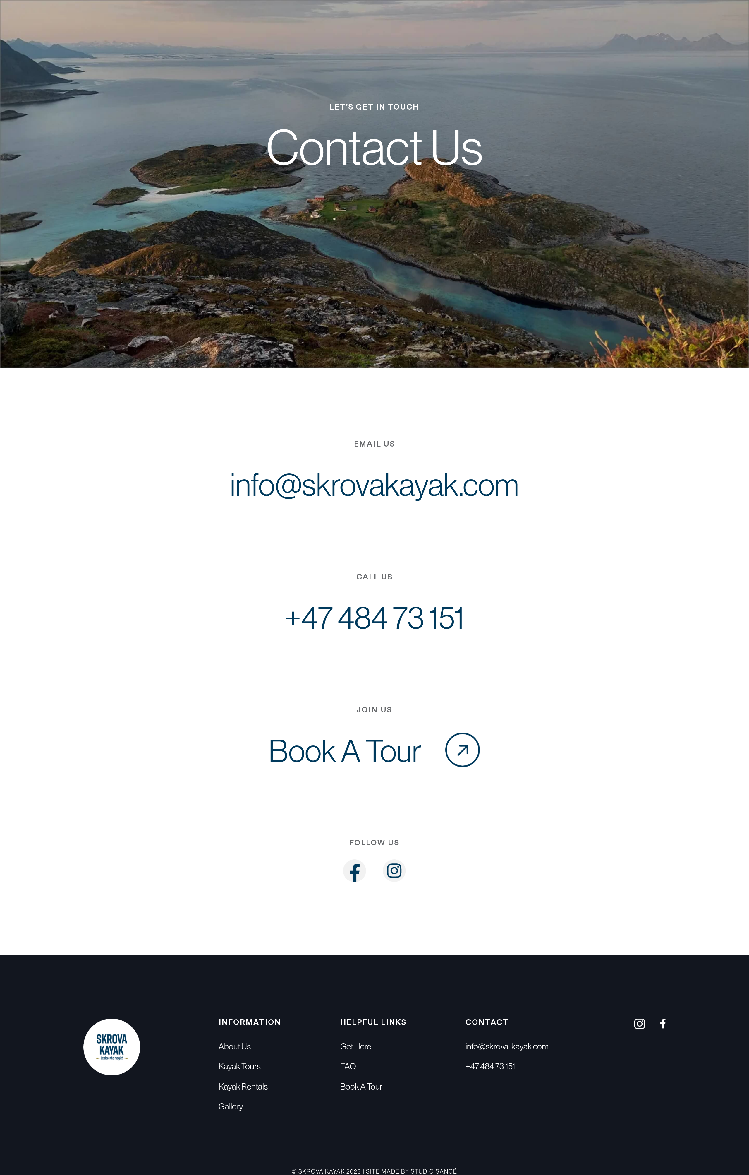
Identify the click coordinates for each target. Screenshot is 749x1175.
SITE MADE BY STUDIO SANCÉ (411, 1171)
